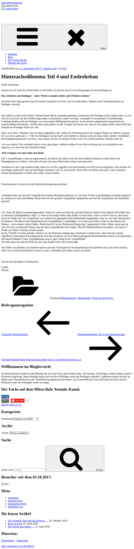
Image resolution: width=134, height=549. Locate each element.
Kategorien (7, 418)
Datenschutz (7, 540)
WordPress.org (15, 506)
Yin (64, 68)
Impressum (22, 540)
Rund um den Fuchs (102, 298)
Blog (10, 57)
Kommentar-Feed (17, 503)
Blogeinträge (84, 298)
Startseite (12, 54)
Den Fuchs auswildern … (21, 526)
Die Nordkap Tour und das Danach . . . (28, 520)
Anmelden (13, 497)
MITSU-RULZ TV (11, 404)
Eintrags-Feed (15, 500)
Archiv (4, 432)
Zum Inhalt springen (11, 2)
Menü (103, 48)
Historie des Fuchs (17, 63)
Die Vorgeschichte (17, 60)
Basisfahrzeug (69, 298)
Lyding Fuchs (8, 14)
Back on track (15, 523)
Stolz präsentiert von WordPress (17, 546)
